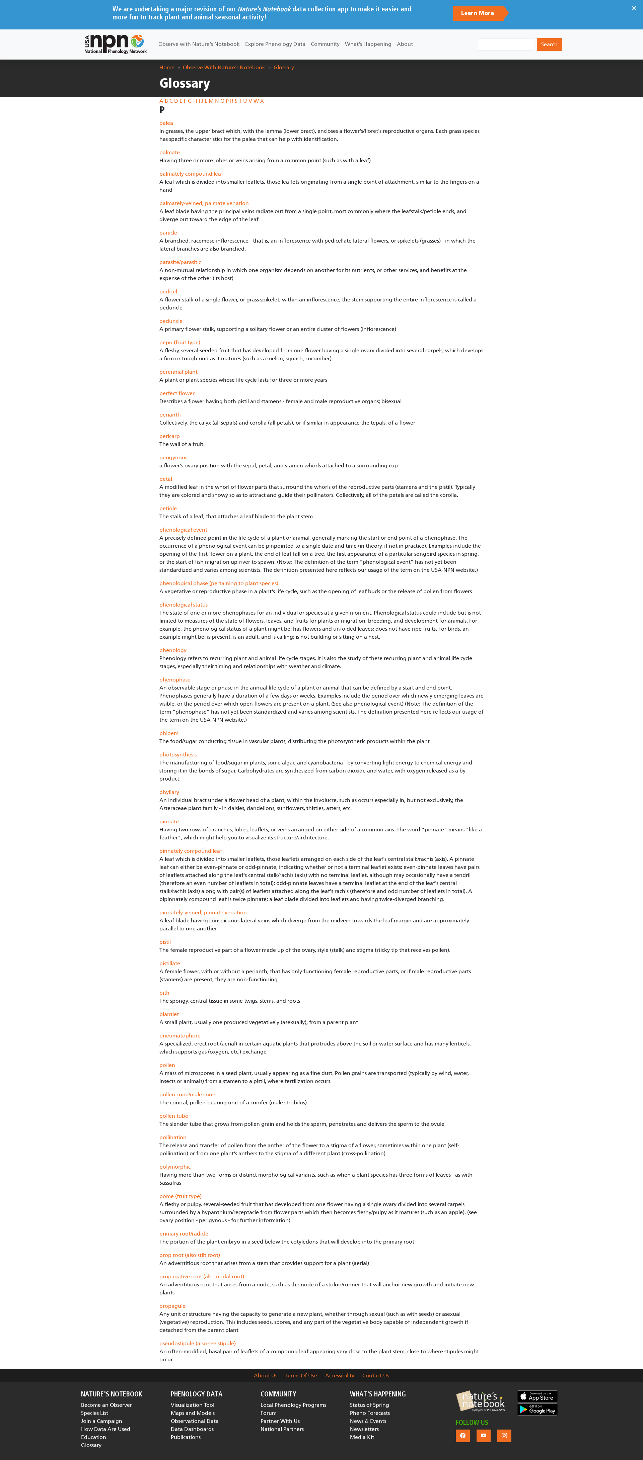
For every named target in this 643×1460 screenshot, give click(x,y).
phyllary (169, 792)
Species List (94, 1413)
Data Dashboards (192, 1429)
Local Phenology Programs (293, 1405)
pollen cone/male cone (187, 1094)
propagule (172, 1306)
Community (325, 44)
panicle (168, 233)
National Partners (282, 1429)
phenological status (183, 605)
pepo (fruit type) (179, 342)
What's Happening (368, 44)
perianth (170, 415)
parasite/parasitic (180, 262)
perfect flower (177, 393)
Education (93, 1437)
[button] (480, 1400)
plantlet (169, 1014)
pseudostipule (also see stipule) (197, 1343)
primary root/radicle (183, 1233)
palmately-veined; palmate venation (204, 203)
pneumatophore (180, 1035)
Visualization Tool (192, 1405)
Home (166, 67)
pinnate (169, 821)
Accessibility (339, 1375)
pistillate (169, 963)
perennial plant (178, 372)
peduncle (171, 321)
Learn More (478, 13)
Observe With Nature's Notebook (224, 67)
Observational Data (195, 1421)
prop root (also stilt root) (189, 1255)
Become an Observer (106, 1405)
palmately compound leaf (191, 174)
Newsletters (364, 1429)
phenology (173, 650)
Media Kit (362, 1437)
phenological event (183, 530)
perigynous (173, 457)
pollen (167, 1065)
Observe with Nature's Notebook (199, 44)
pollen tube (173, 1116)
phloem (168, 733)
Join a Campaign (101, 1421)
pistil (165, 942)
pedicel (168, 291)
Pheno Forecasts (370, 1413)
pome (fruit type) (180, 1196)
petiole (168, 508)
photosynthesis (178, 754)
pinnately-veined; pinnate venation (203, 912)
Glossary (284, 67)
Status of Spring (369, 1405)
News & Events (368, 1421)
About (405, 44)
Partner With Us (280, 1421)
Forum (269, 1413)
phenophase (175, 679)
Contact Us (375, 1375)
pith (164, 993)
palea (166, 123)
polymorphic (175, 1167)
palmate (169, 152)
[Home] (115, 44)
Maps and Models (193, 1413)
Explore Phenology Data (275, 44)
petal (165, 479)
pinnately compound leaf (190, 851)
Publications (186, 1437)
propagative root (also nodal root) (201, 1276)
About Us (265, 1375)
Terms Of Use (301, 1375)
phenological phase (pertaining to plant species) (218, 583)
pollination (173, 1137)
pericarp (169, 436)
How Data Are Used (105, 1429)
